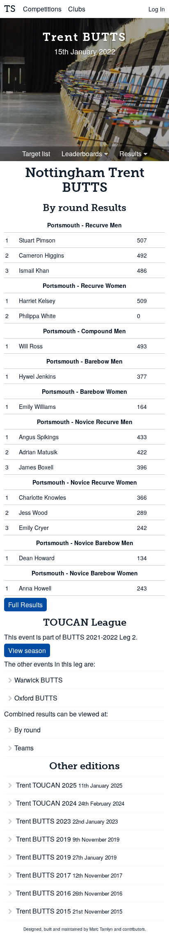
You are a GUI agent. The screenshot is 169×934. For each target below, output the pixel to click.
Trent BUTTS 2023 (66, 821)
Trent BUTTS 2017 (68, 875)
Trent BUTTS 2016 (68, 893)
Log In (156, 9)
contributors (134, 929)
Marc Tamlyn (101, 929)
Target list (36, 153)
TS (10, 9)
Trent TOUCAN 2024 (69, 803)
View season (27, 650)
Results (130, 153)
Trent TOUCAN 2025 (68, 785)
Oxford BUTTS (35, 698)
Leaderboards (82, 153)
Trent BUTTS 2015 (68, 911)
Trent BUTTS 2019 (66, 839)
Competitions (42, 8)
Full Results (25, 604)
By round (27, 729)
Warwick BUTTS (38, 680)
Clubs (76, 8)
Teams (24, 747)
